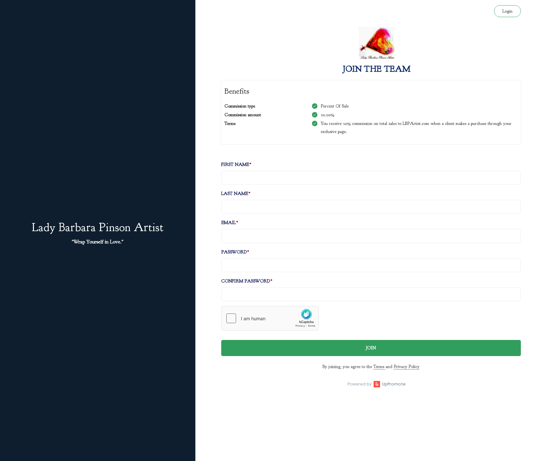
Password (234, 252)
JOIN (371, 348)
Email (228, 222)
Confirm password (245, 281)
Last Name (234, 193)
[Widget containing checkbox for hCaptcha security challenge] (270, 318)
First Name (235, 164)
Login (507, 11)
